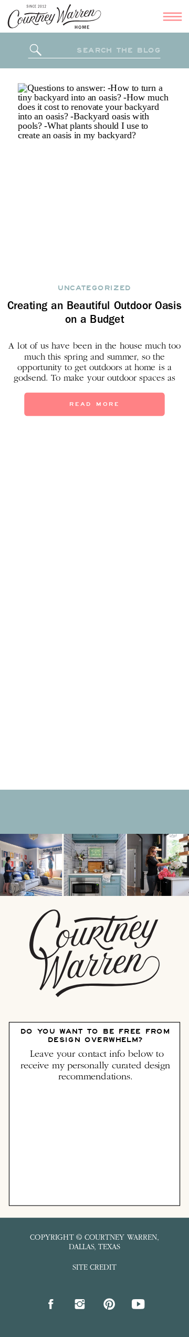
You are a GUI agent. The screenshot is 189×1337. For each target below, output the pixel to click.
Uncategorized (94, 287)
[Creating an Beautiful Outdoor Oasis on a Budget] (95, 177)
